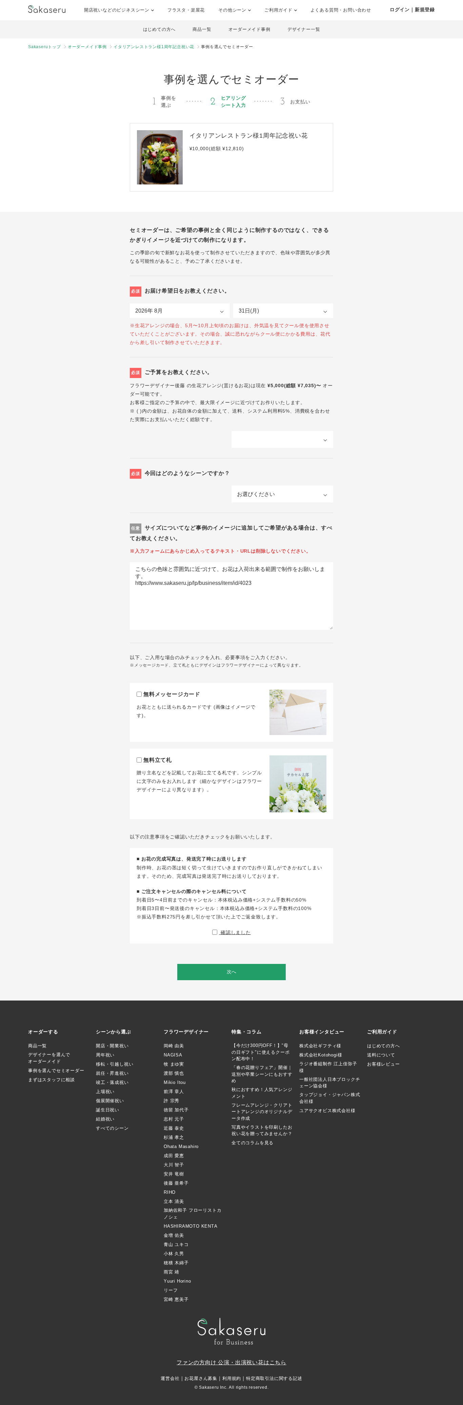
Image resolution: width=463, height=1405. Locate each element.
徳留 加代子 (176, 1109)
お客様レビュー (383, 1064)
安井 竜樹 (174, 1173)
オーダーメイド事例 (249, 29)
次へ (231, 971)
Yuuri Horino (177, 1281)
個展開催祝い (110, 1100)
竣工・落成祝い (112, 1082)
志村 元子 (174, 1119)
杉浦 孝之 (174, 1137)
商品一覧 (202, 29)
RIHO (170, 1192)
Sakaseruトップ (44, 46)
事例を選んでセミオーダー (56, 1070)
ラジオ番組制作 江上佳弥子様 (328, 1067)
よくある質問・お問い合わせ (340, 10)
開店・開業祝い (112, 1045)
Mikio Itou (175, 1082)
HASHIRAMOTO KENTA (191, 1226)
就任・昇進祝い (112, 1073)
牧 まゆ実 (174, 1064)
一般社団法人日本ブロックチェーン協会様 (329, 1083)
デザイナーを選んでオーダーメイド (49, 1058)
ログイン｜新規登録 (412, 9)
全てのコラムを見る (253, 1142)
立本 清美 (174, 1201)
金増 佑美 (174, 1235)
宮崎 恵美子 (176, 1299)
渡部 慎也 (174, 1073)
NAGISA (173, 1054)
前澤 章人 (174, 1091)
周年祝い (105, 1054)
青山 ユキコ (176, 1244)
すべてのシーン (112, 1128)
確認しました (235, 932)
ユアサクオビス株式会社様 (327, 1110)
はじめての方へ (159, 29)
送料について (381, 1054)
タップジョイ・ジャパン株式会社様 (329, 1098)
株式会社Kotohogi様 (320, 1054)
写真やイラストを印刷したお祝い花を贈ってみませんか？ (262, 1130)
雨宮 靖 (171, 1271)
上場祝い (105, 1091)
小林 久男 (174, 1253)
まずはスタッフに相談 (51, 1079)
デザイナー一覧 (303, 29)
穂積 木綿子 (176, 1262)
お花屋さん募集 (200, 1378)
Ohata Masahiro (181, 1146)
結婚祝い (105, 1119)
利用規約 (231, 1378)
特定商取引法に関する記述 (274, 1378)
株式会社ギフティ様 (320, 1045)
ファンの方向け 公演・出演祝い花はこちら (231, 1362)
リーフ (171, 1290)
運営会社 (170, 1378)
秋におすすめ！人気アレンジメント (262, 1093)
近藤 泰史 (174, 1128)
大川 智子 (174, 1164)
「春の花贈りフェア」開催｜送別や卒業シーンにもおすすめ (262, 1074)
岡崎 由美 (174, 1045)
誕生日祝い (107, 1109)
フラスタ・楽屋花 (186, 10)
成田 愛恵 (174, 1155)
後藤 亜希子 (176, 1183)
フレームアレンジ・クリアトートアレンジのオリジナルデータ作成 (262, 1112)
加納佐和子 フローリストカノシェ (192, 1214)
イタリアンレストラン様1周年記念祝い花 (154, 46)
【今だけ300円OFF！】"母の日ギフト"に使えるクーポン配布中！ (260, 1052)
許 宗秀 (171, 1100)
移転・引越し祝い (114, 1064)
